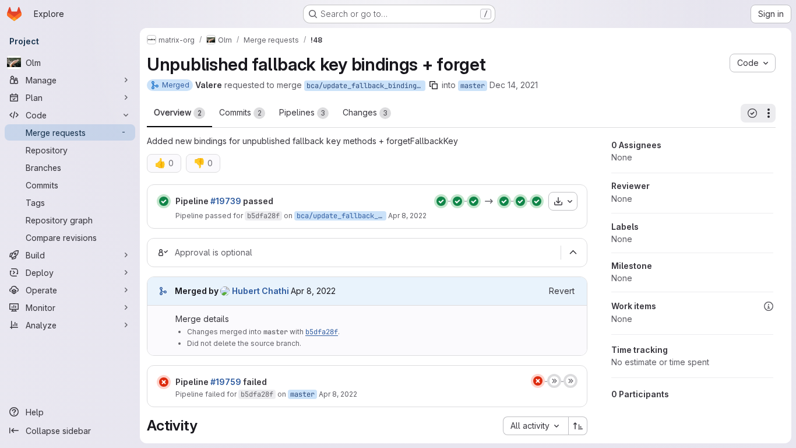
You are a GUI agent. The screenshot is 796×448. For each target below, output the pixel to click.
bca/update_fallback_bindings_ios (366, 85)
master (472, 85)
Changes (365, 112)
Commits (240, 112)
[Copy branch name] (434, 85)
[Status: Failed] (164, 382)
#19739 (225, 201)
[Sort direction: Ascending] (578, 425)
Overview (178, 112)
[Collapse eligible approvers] (573, 253)
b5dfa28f (263, 215)
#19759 (225, 382)
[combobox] (535, 425)
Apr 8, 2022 (407, 215)
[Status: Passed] (164, 201)
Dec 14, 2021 (513, 85)
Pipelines (302, 112)
